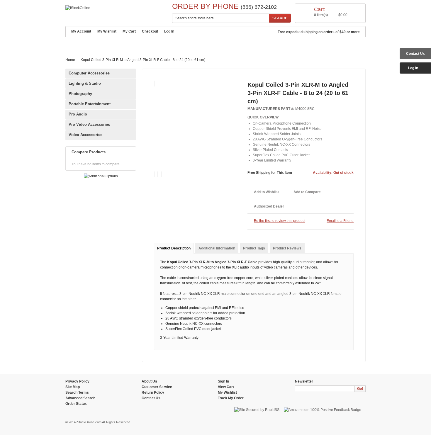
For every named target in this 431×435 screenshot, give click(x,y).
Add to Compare (307, 192)
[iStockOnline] (77, 8)
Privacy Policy (77, 381)
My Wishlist (106, 31)
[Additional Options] (101, 176)
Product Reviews (287, 248)
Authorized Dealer (269, 206)
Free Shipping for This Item (269, 173)
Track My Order (231, 398)
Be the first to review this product (279, 221)
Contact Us (245, 44)
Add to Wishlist (266, 192)
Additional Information (216, 248)
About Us (149, 381)
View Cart (226, 387)
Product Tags (254, 248)
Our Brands (167, 44)
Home (74, 44)
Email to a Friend (340, 221)
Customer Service (128, 44)
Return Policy (153, 392)
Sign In (223, 381)
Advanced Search (206, 44)
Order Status (76, 404)
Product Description (174, 248)
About (94, 44)
